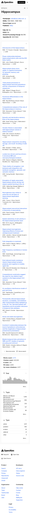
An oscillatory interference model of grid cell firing (14, 289)
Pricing (3, 473)
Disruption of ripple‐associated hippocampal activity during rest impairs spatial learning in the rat (13, 182)
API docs (19, 468)
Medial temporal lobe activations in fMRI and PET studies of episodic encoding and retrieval (14, 341)
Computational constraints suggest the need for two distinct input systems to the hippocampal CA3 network (14, 277)
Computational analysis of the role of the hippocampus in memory (14, 108)
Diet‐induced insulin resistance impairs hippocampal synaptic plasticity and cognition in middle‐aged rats (13, 263)
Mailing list (19, 497)
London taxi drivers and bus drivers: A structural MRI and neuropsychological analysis (14, 156)
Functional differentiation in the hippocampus (12, 97)
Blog (17, 495)
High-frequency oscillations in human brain (14, 251)
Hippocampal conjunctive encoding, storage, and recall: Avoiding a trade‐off (14, 143)
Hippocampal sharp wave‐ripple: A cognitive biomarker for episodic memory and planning (12, 71)
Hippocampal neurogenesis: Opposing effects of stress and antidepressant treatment (12, 231)
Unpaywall (4, 478)
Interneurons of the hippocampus (13, 48)
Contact (18, 490)
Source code (20, 475)
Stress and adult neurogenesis (12, 316)
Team (3, 490)
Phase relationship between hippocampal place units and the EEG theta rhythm (14, 58)
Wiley (11, 25)
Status (18, 473)
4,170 (14, 358)
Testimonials (5, 492)
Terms (10, 512)
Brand (3, 495)
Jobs (2, 497)
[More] (26, 43)
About (3, 488)
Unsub (3, 480)
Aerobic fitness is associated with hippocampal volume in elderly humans (12, 129)
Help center (19, 488)
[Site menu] (27, 2)
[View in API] (24, 8)
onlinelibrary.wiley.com (17, 18)
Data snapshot (20, 471)
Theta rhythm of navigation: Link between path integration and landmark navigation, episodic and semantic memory (13, 169)
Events (18, 492)
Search (3, 468)
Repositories (5, 475)
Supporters (19, 500)
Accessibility (12, 510)
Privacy (11, 507)
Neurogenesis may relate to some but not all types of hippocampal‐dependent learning (11, 195)
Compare (4, 471)
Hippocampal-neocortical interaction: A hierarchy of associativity (14, 209)
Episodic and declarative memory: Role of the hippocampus (13, 118)
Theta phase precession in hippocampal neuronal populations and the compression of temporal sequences (13, 85)
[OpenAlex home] (7, 2)
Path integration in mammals (11, 241)
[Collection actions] (27, 8)
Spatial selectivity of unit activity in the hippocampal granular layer (14, 219)
